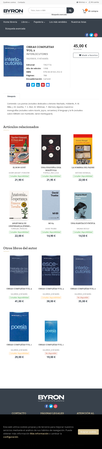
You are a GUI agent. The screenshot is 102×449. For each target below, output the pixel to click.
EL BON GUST (19, 167)
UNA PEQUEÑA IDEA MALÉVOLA (51, 168)
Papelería (39, 21)
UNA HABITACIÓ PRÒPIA (83, 223)
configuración (10, 436)
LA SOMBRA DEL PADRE (83, 167)
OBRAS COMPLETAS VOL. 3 (51, 289)
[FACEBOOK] (87, 35)
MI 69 (51, 223)
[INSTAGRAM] (96, 35)
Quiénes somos (9, 2)
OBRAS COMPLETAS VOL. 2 (83, 289)
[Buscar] (70, 10)
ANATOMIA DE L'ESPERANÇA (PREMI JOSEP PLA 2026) (19, 224)
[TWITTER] (91, 35)
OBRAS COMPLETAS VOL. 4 (19, 289)
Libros (24, 21)
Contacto (21, 2)
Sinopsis (11, 96)
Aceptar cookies (88, 432)
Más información (39, 433)
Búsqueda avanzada (59, 14)
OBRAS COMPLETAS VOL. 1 (19, 344)
